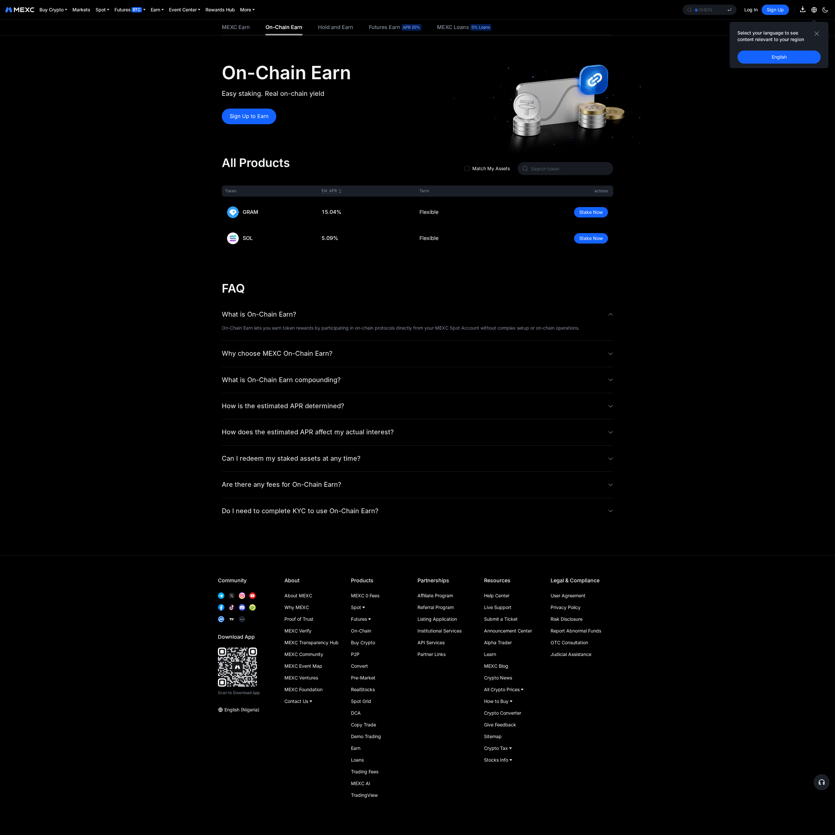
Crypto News (498, 677)
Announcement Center (508, 631)
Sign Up (775, 9)
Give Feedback (500, 724)
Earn (355, 748)
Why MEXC (296, 607)
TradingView (364, 795)
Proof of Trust (298, 619)
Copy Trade (363, 724)
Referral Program (436, 607)
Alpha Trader (498, 642)
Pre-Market (363, 677)
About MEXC (298, 595)
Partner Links (432, 654)
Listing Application (437, 619)
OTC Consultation (569, 642)
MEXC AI (360, 783)
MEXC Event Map (303, 666)
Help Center (496, 595)
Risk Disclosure (567, 619)
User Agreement (568, 595)
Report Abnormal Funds (576, 631)
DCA (356, 713)
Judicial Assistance (571, 654)
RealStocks (363, 689)
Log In (751, 9)
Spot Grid (361, 701)
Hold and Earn (335, 27)
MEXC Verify (297, 631)
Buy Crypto (363, 642)
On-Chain (361, 631)
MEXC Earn (236, 27)
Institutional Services (440, 631)
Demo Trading (366, 736)
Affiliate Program (435, 595)
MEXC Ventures (301, 677)
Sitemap (493, 736)
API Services (431, 642)
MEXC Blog (496, 666)
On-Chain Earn (284, 27)
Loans (357, 760)
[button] (417, 314)
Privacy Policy (566, 607)
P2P (355, 654)
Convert (359, 666)
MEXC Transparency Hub (311, 642)
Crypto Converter (502, 713)
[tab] (236, 27)
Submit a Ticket (501, 619)
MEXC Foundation (303, 689)
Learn (490, 654)
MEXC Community (303, 654)
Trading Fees (364, 771)
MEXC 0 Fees (365, 595)
